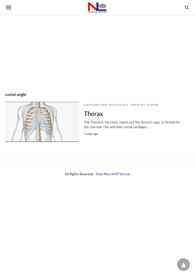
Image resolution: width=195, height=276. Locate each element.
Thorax (93, 114)
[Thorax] (42, 122)
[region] (97, 43)
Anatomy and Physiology (106, 105)
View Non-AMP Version (113, 174)
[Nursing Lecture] (97, 7)
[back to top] (183, 264)
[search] (187, 7)
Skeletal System (144, 105)
